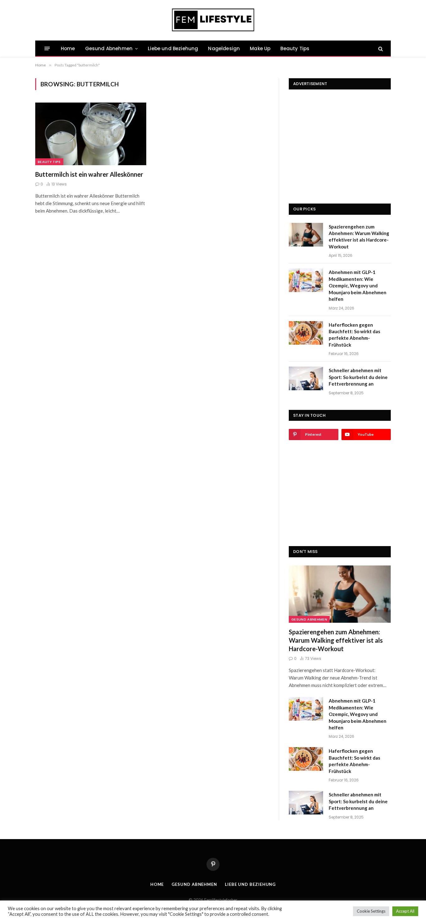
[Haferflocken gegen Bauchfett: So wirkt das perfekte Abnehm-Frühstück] (306, 333)
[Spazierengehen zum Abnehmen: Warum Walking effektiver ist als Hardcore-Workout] (306, 235)
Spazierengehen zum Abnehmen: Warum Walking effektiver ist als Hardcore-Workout (359, 236)
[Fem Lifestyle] (213, 20)
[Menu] (47, 48)
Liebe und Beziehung (173, 48)
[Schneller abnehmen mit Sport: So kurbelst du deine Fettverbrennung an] (306, 378)
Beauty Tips (294, 48)
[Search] (380, 48)
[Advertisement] (340, 136)
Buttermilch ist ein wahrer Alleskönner (89, 174)
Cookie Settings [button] (371, 911)
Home (68, 48)
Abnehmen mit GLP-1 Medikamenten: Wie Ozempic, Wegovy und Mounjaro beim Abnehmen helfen (357, 285)
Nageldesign (224, 48)
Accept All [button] (405, 911)
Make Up (260, 48)
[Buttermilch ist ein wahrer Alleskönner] (90, 134)
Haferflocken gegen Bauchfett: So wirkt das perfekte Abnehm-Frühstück (354, 335)
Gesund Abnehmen (109, 48)
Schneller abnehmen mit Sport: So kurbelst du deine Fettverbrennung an (358, 377)
